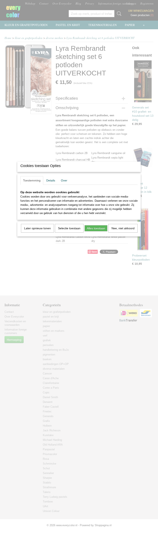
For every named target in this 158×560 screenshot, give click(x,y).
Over (64, 180)
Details (50, 180)
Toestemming (32, 180)
